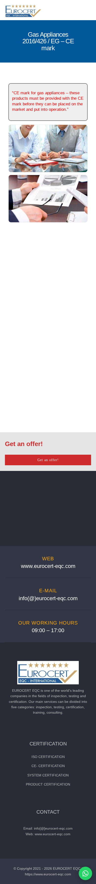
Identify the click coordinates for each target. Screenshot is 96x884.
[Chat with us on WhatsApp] (85, 873)
